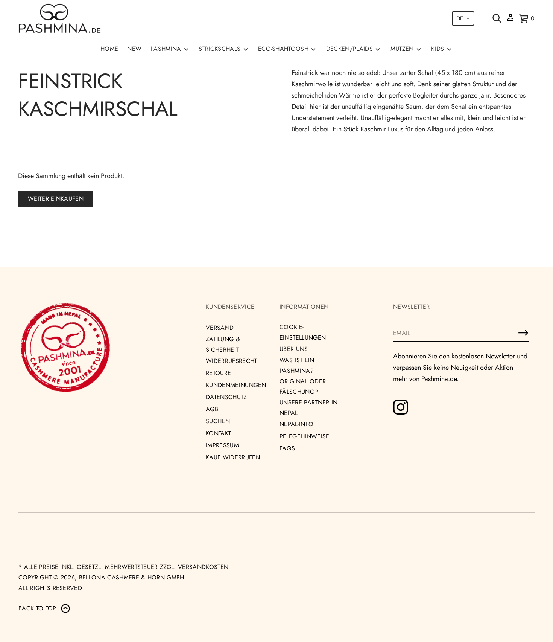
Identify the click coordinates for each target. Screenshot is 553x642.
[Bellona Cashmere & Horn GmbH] (59, 18)
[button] (497, 18)
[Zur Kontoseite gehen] (510, 20)
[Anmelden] (523, 333)
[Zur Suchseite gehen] (497, 18)
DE (459, 18)
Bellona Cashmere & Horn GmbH (131, 577)
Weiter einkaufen (56, 198)
